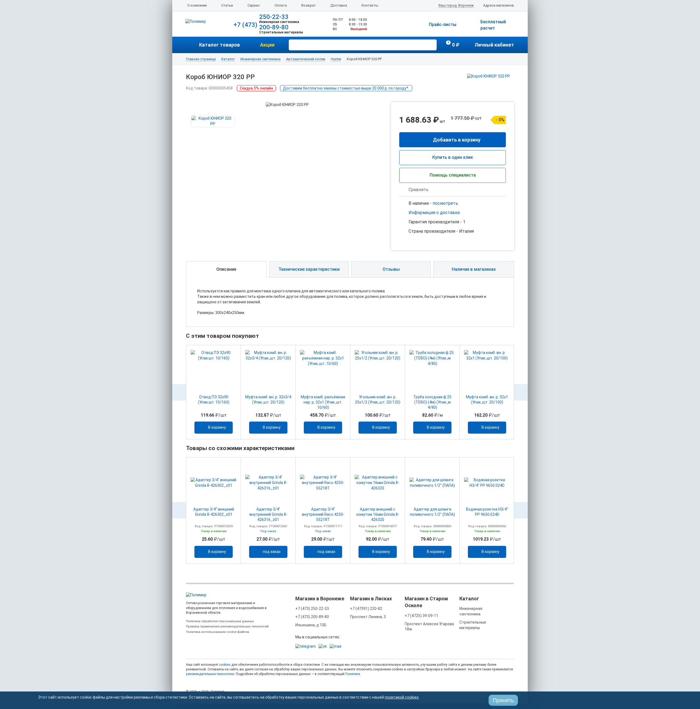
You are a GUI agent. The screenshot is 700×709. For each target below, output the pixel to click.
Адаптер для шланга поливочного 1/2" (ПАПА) (432, 512)
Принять (503, 700)
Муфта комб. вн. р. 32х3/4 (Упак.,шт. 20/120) (268, 399)
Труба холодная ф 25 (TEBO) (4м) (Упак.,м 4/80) (432, 402)
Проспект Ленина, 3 (368, 617)
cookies (225, 665)
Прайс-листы (442, 24)
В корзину (217, 427)
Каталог (228, 59)
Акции (267, 45)
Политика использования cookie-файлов (217, 632)
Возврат (308, 5)
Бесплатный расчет (493, 25)
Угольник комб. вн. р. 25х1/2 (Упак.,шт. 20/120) (377, 399)
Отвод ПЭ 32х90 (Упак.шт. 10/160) (213, 399)
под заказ (272, 551)
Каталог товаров (219, 45)
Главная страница (201, 59)
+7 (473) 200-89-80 (312, 617)
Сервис (253, 5)
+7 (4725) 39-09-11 (421, 615)
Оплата (281, 5)
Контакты (369, 5)
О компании (197, 5)
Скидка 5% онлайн (256, 88)
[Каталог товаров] (192, 45)
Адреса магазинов (498, 5)
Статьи (227, 5)
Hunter (336, 59)
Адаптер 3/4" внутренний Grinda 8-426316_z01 (268, 514)
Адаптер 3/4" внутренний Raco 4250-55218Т (323, 514)
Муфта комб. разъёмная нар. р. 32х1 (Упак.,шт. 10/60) (323, 402)
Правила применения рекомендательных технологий (227, 626)
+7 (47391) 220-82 (366, 608)
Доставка (338, 5)
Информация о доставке (434, 212)
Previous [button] (179, 392)
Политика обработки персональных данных (220, 621)
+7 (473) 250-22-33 (312, 608)
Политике (352, 674)
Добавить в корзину (456, 140)
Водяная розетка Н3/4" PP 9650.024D (487, 512)
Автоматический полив (305, 59)
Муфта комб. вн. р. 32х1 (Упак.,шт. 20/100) (487, 399)
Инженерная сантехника (260, 59)
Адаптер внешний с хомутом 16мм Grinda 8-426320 (377, 514)
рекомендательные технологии (210, 674)
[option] (213, 392)
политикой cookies (402, 697)
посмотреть (445, 203)
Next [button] (521, 392)
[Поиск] (431, 44)
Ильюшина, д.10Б (310, 625)
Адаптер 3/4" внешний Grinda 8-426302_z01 (213, 512)
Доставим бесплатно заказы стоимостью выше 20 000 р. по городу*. (346, 88)
